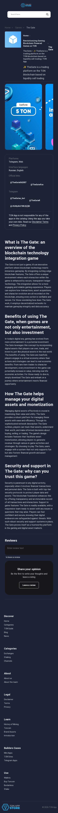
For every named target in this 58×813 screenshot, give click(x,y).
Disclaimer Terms (40, 222)
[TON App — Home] (28, 5)
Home (25, 36)
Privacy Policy (19, 225)
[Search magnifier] (47, 14)
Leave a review (29, 585)
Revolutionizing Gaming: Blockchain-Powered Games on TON (34, 43)
